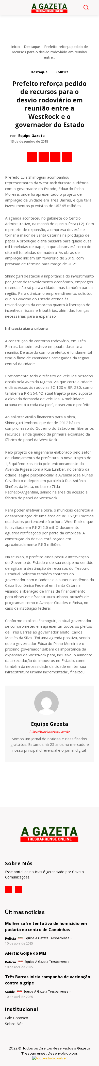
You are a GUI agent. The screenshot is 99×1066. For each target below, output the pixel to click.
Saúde (10, 992)
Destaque (32, 46)
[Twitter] (44, 157)
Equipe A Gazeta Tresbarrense (47, 938)
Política (62, 72)
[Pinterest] (55, 157)
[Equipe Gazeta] (49, 703)
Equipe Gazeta (31, 135)
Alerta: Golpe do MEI (25, 953)
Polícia (10, 938)
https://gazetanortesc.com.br (49, 732)
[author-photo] (21, 938)
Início (15, 46)
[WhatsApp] (67, 157)
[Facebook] (32, 157)
